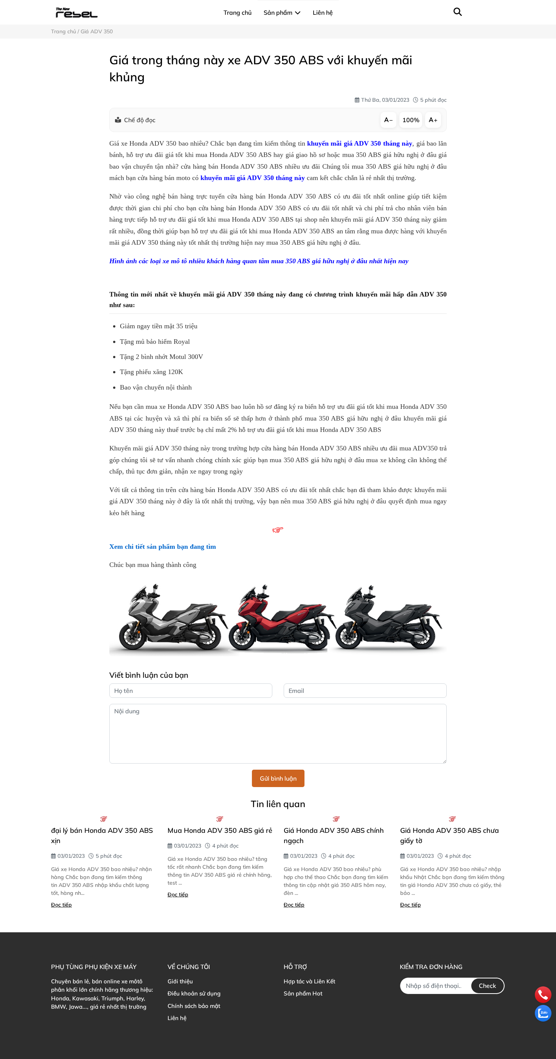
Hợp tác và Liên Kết (309, 981)
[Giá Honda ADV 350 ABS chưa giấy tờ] (452, 818)
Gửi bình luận (278, 778)
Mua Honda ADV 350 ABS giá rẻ (220, 830)
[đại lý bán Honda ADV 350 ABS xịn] (103, 818)
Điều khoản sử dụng (194, 993)
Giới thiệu (180, 981)
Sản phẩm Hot (303, 993)
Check (487, 985)
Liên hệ (177, 1018)
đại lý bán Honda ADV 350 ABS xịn (102, 835)
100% (410, 120)
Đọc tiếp (61, 904)
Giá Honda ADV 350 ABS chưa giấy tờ (449, 835)
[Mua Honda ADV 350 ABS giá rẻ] (220, 818)
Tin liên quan (278, 803)
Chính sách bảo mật (194, 1005)
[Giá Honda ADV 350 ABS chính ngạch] (336, 818)
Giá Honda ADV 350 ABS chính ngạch (334, 835)
